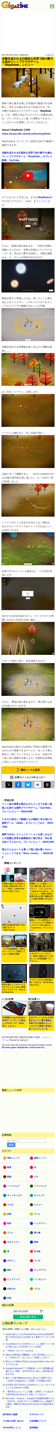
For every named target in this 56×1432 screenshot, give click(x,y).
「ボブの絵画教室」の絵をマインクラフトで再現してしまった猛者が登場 (13, 951)
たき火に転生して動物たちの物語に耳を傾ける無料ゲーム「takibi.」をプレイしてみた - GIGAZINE (27, 823)
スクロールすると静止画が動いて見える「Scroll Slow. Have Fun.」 (41, 982)
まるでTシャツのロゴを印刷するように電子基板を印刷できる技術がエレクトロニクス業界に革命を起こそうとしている (41, 1023)
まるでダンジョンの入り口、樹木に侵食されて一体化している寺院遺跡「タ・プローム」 (41, 957)
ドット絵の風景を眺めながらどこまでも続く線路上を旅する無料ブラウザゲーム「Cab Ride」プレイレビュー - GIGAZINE (27, 807)
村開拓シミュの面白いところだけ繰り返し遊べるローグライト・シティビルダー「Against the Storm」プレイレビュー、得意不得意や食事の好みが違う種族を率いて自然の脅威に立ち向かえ (41, 892)
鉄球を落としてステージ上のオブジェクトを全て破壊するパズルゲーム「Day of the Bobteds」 (13, 988)
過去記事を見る (28, 1316)
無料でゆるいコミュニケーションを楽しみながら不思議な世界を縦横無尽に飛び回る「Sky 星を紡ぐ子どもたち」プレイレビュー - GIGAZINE (28, 838)
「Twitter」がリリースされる (19, 1350)
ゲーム (5, 1040)
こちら (43, 1329)
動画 (38, 1037)
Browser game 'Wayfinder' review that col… (24, 1047)
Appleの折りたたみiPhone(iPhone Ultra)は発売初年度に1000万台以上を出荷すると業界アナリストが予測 (30, 1337)
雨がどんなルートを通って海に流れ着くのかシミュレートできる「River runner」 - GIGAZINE (27, 853)
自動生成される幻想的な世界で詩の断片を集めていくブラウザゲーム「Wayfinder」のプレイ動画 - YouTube (27, 156)
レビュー (50, 55)
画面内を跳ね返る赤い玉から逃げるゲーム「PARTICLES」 (13, 927)
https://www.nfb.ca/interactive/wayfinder (26, 133)
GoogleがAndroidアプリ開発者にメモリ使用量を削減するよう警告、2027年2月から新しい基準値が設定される (29, 1371)
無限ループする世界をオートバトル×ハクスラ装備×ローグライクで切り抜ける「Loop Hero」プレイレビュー (41, 925)
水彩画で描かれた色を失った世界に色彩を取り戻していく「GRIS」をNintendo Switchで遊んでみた (13, 887)
